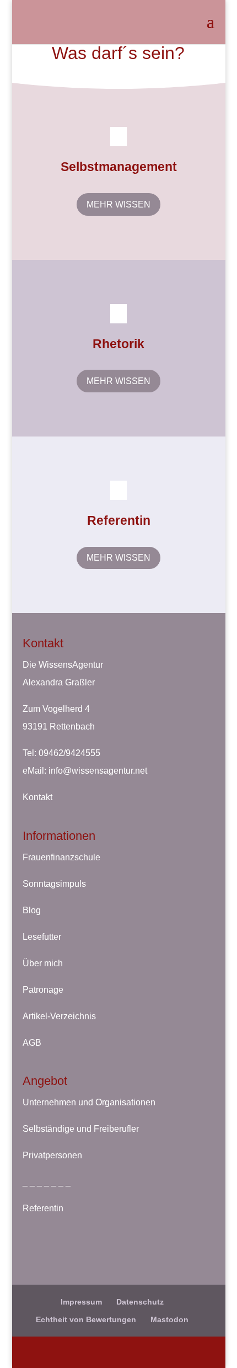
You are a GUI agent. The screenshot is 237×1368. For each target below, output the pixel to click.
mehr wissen (118, 204)
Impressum (81, 1301)
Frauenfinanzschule (61, 857)
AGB (32, 1042)
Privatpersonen (52, 1155)
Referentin (43, 1208)
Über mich (43, 963)
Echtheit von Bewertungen (86, 1319)
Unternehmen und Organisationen (89, 1102)
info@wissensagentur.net (98, 770)
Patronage (43, 989)
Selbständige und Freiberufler (81, 1128)
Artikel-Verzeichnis (59, 1016)
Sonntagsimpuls (54, 883)
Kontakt (37, 797)
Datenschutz (140, 1301)
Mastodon (169, 1319)
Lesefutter (42, 936)
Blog (32, 910)
